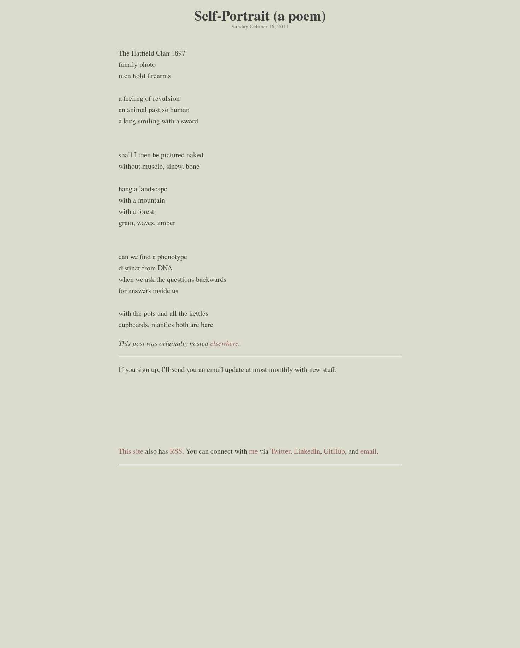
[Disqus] (260, 556)
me (253, 451)
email (368, 451)
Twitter (280, 451)
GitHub (334, 451)
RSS (176, 451)
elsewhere (224, 343)
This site (131, 451)
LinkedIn (307, 451)
